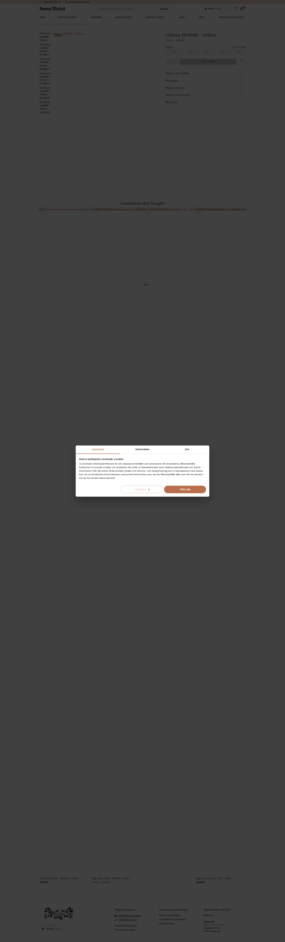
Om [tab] (187, 449)
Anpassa (140, 489)
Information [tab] (142, 449)
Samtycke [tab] (98, 449)
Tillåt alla (184, 489)
